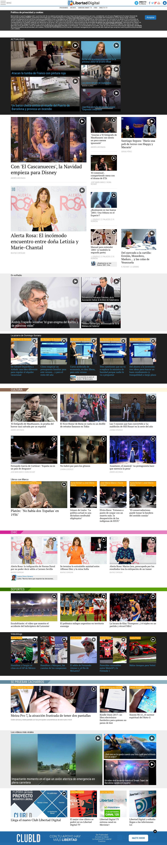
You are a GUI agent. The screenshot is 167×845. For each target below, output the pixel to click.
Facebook (149, 3)
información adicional (53, 25)
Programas (64, 8)
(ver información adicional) (112, 22)
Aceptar (151, 17)
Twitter (152, 3)
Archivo (73, 8)
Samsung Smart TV (85, 8)
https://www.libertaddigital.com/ (79, 18)
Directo (142, 3)
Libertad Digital (83, 3)
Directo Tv (103, 8)
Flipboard (156, 2)
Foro (95, 8)
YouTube (158, 3)
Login (165, 3)
